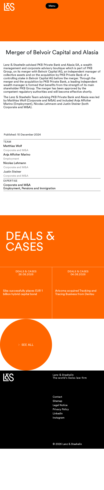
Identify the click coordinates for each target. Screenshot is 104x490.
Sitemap (57, 401)
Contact (57, 396)
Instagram (58, 417)
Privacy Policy (61, 409)
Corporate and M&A (17, 185)
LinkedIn (58, 413)
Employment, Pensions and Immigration (29, 188)
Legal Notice (60, 405)
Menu (52, 5)
